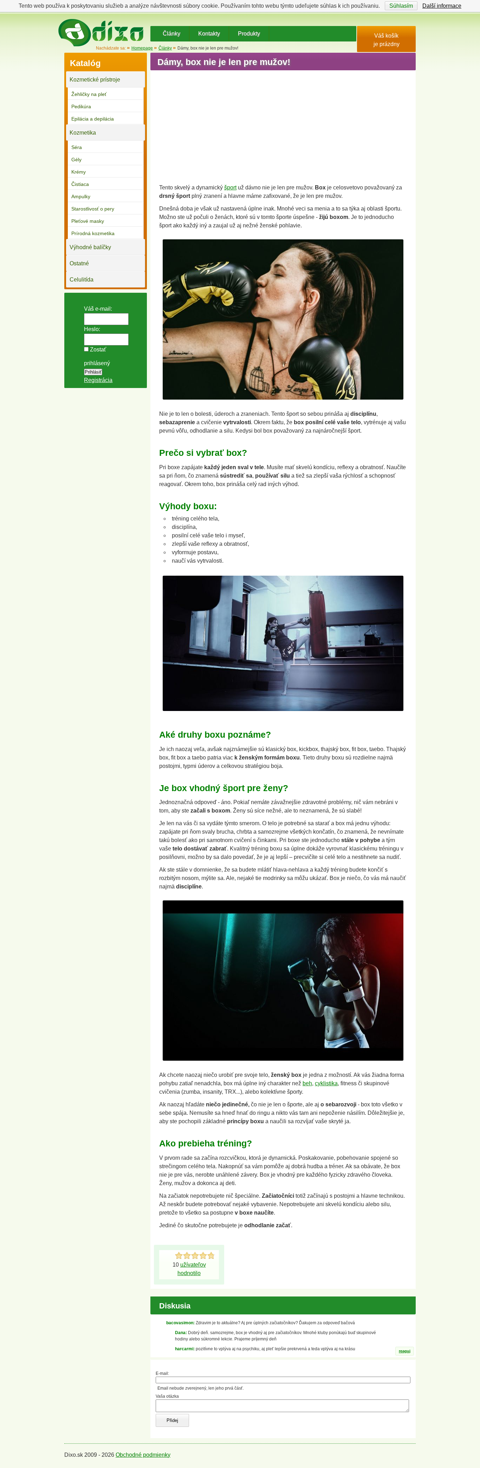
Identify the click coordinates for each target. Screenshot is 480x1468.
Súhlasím (401, 6)
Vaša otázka (167, 1396)
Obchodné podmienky (143, 1455)
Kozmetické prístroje (95, 80)
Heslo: (92, 329)
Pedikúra (81, 106)
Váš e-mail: (98, 309)
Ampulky (80, 196)
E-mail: (162, 1373)
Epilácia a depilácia (92, 119)
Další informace (441, 6)
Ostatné (79, 263)
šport (230, 187)
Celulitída (81, 280)
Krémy (78, 172)
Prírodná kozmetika (93, 233)
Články (171, 34)
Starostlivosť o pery (92, 209)
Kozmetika (83, 133)
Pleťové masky (87, 221)
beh (307, 1083)
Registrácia (98, 380)
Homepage (142, 48)
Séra (76, 147)
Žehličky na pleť (88, 94)
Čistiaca (80, 184)
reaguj (404, 1351)
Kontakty (209, 34)
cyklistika (326, 1083)
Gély (76, 159)
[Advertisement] (283, 124)
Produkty (249, 34)
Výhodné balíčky (90, 247)
